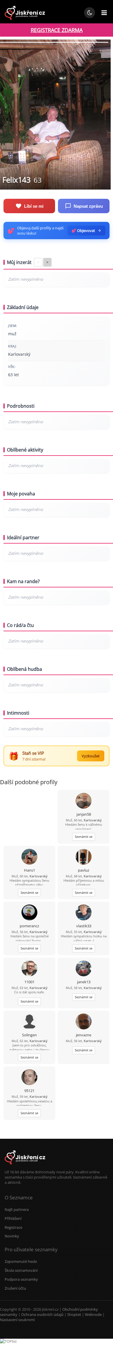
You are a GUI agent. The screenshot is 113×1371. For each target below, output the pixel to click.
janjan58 (83, 814)
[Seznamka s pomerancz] (29, 913)
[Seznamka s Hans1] (29, 857)
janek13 (83, 981)
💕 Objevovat (83, 230)
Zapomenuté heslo (21, 1261)
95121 (29, 1090)
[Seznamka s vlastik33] (84, 913)
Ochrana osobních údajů (42, 1314)
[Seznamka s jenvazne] (84, 1022)
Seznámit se (83, 836)
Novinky (12, 1236)
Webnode (93, 1314)
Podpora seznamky (21, 1279)
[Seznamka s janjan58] (84, 801)
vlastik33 (83, 925)
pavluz (83, 870)
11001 (29, 981)
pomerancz (29, 925)
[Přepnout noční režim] (89, 12)
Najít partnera (17, 1209)
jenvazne (83, 1034)
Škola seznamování (21, 1270)
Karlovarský (93, 820)
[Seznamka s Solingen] (29, 1022)
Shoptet (74, 1314)
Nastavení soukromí (17, 1319)
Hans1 (29, 870)
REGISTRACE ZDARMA (57, 30)
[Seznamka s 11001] (29, 968)
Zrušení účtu (15, 1288)
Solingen (29, 1034)
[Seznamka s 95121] (29, 1077)
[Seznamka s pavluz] (84, 857)
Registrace (13, 1227)
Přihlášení (13, 1218)
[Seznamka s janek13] (84, 968)
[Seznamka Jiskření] (25, 1166)
